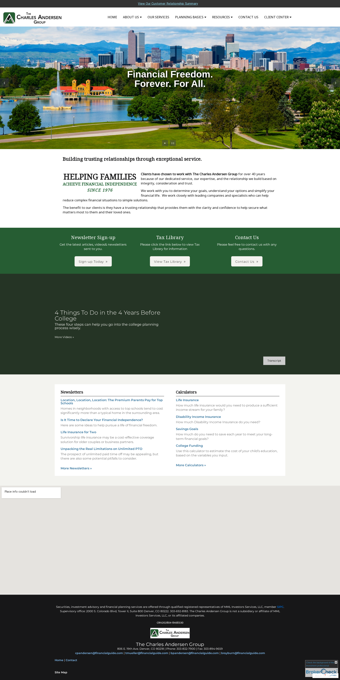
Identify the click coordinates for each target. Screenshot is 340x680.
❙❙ (173, 143)
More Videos (64, 337)
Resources (221, 17)
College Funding (189, 446)
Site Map (61, 672)
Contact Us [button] (244, 262)
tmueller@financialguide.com (146, 653)
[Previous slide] (4, 82)
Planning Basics (189, 17)
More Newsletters (76, 468)
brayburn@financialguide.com (243, 653)
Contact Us (248, 17)
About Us (131, 17)
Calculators (186, 392)
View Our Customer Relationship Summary (168, 4)
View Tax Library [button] (168, 262)
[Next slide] (335, 82)
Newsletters (72, 392)
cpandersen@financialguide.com (99, 653)
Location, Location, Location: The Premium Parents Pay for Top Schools (112, 401)
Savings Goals (187, 429)
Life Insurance (187, 400)
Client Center (276, 17)
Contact (71, 660)
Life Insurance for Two (78, 432)
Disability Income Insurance (198, 417)
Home (112, 17)
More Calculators (191, 465)
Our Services (158, 17)
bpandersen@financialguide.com (195, 653)
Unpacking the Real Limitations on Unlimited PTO (101, 449)
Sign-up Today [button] (91, 262)
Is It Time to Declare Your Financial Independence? (102, 420)
